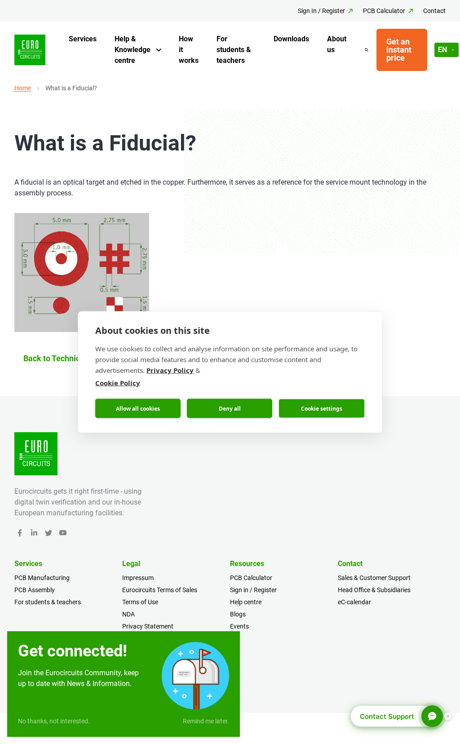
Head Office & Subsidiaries (374, 589)
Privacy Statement (147, 626)
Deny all (230, 408)
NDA (128, 614)
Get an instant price (398, 49)
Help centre (245, 602)
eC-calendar (354, 602)
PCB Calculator (384, 10)
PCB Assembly (34, 589)
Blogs (238, 614)
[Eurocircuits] (29, 50)
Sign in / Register (253, 589)
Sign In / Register (321, 10)
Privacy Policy (170, 370)
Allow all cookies (138, 408)
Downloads (291, 39)
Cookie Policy (117, 382)
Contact (434, 10)
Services (83, 39)
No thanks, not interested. (54, 721)
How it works (189, 50)
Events (239, 626)
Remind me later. (206, 721)
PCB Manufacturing (42, 577)
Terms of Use (140, 602)
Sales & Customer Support (374, 577)
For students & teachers (234, 50)
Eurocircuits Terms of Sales (159, 589)
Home (22, 88)
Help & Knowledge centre (132, 50)
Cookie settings (321, 408)
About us (336, 44)
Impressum (138, 577)
